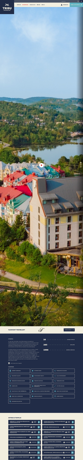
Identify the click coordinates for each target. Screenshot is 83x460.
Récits (43, 4)
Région (38, 4)
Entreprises (25, 4)
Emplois (19, 4)
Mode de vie (33, 4)
